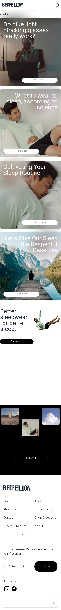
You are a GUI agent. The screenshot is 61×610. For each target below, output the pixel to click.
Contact (8, 517)
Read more (39, 79)
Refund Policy (44, 509)
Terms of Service (15, 534)
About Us (9, 509)
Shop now (17, 341)
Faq (6, 500)
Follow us (30, 457)
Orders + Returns (15, 526)
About (39, 526)
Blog (38, 500)
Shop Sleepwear (46, 517)
